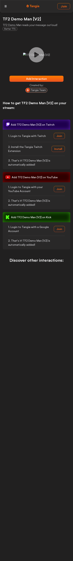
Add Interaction (36, 78)
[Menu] (5, 6)
